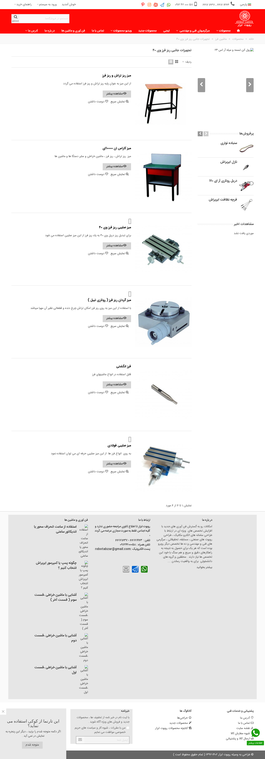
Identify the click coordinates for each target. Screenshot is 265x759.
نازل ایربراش (228, 162)
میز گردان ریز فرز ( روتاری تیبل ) (109, 300)
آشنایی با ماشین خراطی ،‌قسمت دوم (55, 638)
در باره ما (50, 31)
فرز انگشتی (123, 366)
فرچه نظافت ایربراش (223, 199)
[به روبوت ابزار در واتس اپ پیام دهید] (168, 4)
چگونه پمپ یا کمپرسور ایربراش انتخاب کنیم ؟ (56, 566)
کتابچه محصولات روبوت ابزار (171, 728)
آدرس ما (33, 31)
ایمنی (166, 31)
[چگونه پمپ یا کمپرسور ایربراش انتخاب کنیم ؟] (83, 575)
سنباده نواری (228, 143)
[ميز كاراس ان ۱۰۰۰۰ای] (163, 176)
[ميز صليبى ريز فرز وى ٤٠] (163, 249)
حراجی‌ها (182, 717)
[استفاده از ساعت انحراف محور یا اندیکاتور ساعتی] (83, 541)
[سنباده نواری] (246, 148)
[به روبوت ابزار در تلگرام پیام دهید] (162, 4)
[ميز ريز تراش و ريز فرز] (163, 104)
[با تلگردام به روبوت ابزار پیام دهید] (135, 569)
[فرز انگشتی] (163, 395)
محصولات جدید (147, 31)
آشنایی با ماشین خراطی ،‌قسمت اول (55, 670)
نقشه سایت (243, 728)
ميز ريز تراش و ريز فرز (116, 75)
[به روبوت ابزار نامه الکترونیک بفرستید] (126, 569)
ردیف (188, 62)
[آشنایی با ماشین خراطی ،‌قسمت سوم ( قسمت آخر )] (83, 612)
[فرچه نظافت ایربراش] (246, 204)
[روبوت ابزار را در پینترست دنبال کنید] (143, 4)
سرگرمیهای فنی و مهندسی (194, 31)
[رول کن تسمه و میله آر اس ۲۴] (226, 85)
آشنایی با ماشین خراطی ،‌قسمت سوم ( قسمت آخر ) (55, 598)
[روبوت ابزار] (244, 19)
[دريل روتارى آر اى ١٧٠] (246, 186)
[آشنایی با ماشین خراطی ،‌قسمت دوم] (83, 648)
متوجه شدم (32, 744)
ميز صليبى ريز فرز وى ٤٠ (115, 227)
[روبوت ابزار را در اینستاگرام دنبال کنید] (149, 4)
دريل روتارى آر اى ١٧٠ (223, 181)
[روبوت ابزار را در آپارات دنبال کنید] (155, 4)
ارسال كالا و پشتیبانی (238, 738)
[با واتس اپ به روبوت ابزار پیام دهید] (144, 569)
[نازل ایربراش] (246, 167)
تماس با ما (98, 31)
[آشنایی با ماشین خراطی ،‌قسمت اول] (83, 680)
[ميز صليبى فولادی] (163, 467)
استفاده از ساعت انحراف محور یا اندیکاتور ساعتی (55, 529)
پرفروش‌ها (246, 134)
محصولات (224, 31)
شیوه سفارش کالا (240, 733)
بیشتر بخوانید (204, 567)
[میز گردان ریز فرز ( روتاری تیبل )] (163, 322)
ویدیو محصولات (122, 31)
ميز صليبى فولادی (119, 445)
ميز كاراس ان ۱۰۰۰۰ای (116, 148)
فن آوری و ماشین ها (73, 31)
